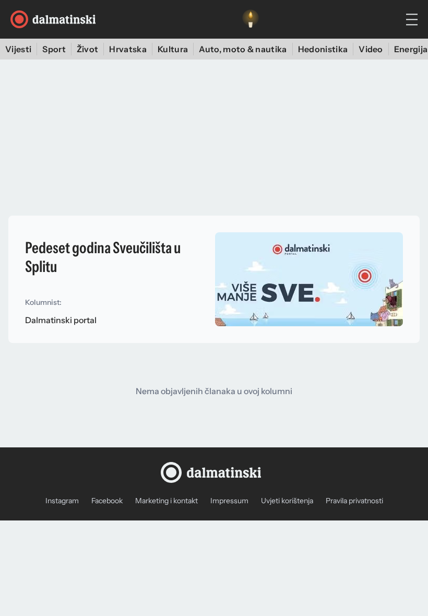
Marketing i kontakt (166, 500)
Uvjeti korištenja (287, 500)
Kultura (173, 49)
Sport (54, 49)
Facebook (107, 500)
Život (88, 49)
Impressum (229, 500)
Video (371, 49)
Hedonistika (323, 49)
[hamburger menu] (412, 20)
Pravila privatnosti (354, 500)
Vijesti (18, 49)
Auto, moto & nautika (243, 49)
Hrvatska (128, 49)
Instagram (62, 500)
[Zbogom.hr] (250, 19)
